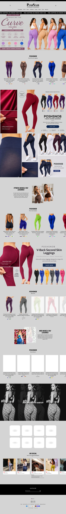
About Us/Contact (25, 504)
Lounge (36, 9)
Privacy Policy (32, 504)
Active (24, 9)
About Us (46, 9)
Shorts (28, 9)
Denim (39, 9)
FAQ (29, 504)
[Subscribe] (40, 491)
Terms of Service (37, 504)
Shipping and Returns (42, 504)
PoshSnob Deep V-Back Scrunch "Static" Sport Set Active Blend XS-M (37, 476)
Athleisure (32, 9)
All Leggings (20, 9)
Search (21, 504)
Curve (43, 9)
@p (32, 455)
